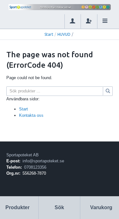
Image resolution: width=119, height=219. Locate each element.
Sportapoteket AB (22, 155)
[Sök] (108, 91)
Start (48, 34)
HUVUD (63, 34)
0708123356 (35, 167)
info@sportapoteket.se (43, 161)
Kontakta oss (31, 115)
